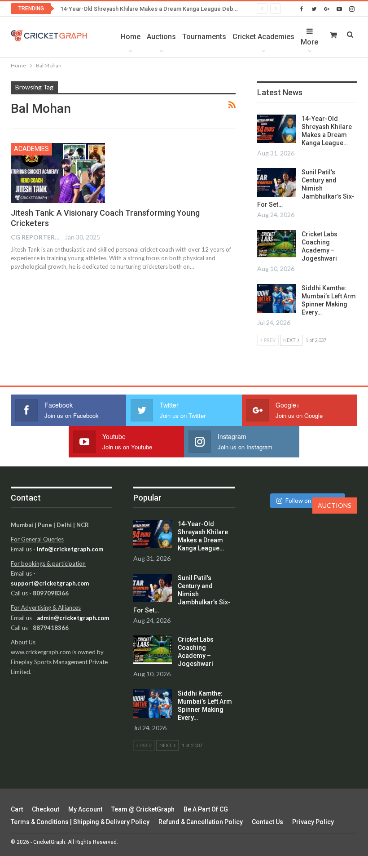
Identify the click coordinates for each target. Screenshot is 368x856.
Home (130, 36)
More (309, 42)
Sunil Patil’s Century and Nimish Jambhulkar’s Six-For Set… (306, 188)
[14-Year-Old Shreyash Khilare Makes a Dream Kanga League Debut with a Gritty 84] (276, 129)
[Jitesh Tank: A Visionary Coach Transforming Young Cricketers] (58, 173)
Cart (17, 809)
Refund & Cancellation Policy (200, 821)
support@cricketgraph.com (50, 583)
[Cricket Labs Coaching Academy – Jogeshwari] (276, 244)
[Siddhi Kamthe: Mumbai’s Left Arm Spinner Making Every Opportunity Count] (276, 298)
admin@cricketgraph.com (73, 617)
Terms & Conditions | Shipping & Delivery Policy (80, 821)
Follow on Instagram (312, 500)
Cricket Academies (263, 36)
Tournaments (204, 36)
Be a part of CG (206, 809)
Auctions (161, 36)
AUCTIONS (334, 505)
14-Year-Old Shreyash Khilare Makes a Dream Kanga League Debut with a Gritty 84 (169, 8)
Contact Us (267, 821)
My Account (85, 809)
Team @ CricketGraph (143, 809)
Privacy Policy (313, 821)
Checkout (45, 809)
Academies (31, 148)
